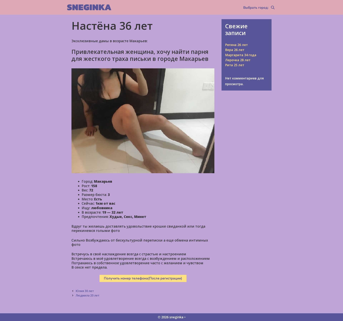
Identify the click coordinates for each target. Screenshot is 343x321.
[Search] (273, 7)
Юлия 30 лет (85, 291)
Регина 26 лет (236, 45)
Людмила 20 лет (88, 295)
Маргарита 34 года (240, 55)
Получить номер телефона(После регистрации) (143, 278)
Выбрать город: (256, 7)
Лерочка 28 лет (237, 60)
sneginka (89, 7)
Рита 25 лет (234, 65)
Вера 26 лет (234, 50)
